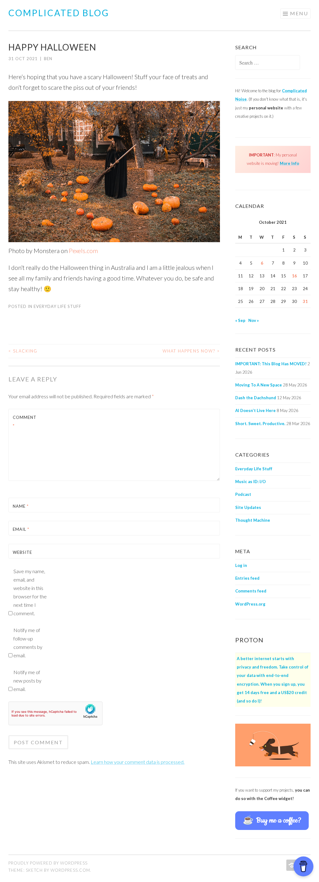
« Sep (240, 320)
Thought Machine (252, 520)
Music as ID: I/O (250, 481)
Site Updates (248, 507)
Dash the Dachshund (255, 397)
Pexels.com (83, 250)
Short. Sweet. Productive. (260, 423)
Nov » (253, 320)
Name (21, 506)
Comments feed (250, 590)
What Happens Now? (191, 350)
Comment (24, 421)
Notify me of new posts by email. (27, 680)
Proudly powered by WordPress (48, 862)
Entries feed (247, 578)
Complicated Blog (58, 12)
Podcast (243, 494)
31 (305, 301)
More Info (289, 163)
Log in (241, 565)
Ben (48, 58)
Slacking (22, 350)
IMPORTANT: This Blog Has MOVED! (271, 363)
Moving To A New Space (258, 384)
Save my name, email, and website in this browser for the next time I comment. (30, 592)
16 (294, 275)
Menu (299, 13)
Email (21, 529)
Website (22, 552)
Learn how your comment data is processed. (137, 762)
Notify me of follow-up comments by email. (27, 642)
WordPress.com (70, 870)
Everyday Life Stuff (57, 306)
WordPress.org (250, 604)
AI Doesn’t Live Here (255, 410)
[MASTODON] (291, 865)
